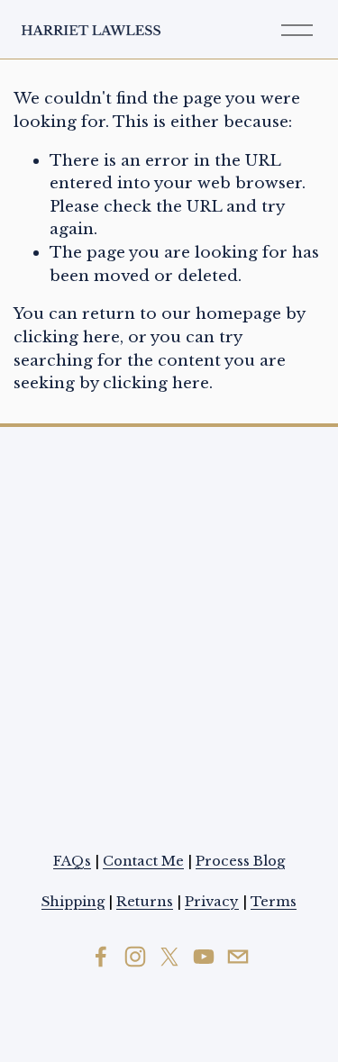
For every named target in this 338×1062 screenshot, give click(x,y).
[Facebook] (101, 956)
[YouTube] (204, 956)
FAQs (72, 861)
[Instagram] (135, 956)
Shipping (73, 902)
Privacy (212, 902)
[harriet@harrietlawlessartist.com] (238, 956)
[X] (169, 956)
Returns (144, 902)
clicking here (67, 337)
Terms (274, 902)
